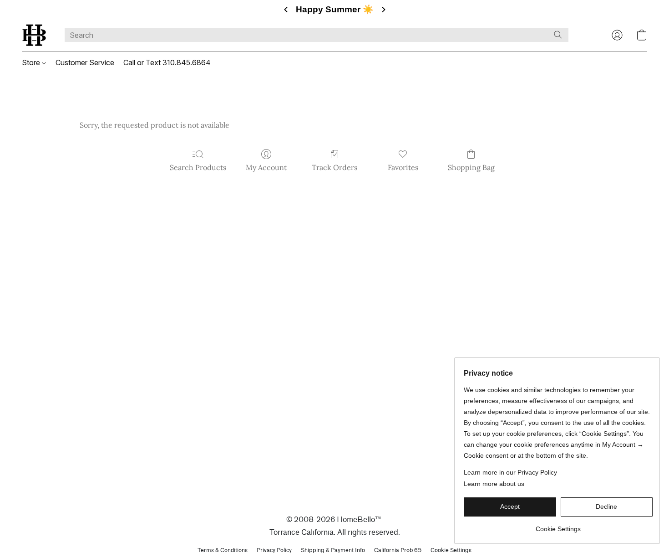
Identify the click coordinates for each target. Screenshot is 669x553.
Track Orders (334, 167)
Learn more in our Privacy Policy (510, 472)
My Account (266, 167)
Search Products (198, 167)
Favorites (403, 167)
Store (32, 62)
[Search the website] (558, 34)
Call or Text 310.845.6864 (167, 62)
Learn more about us (494, 483)
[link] (558, 525)
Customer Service (85, 62)
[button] (34, 35)
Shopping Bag (471, 167)
